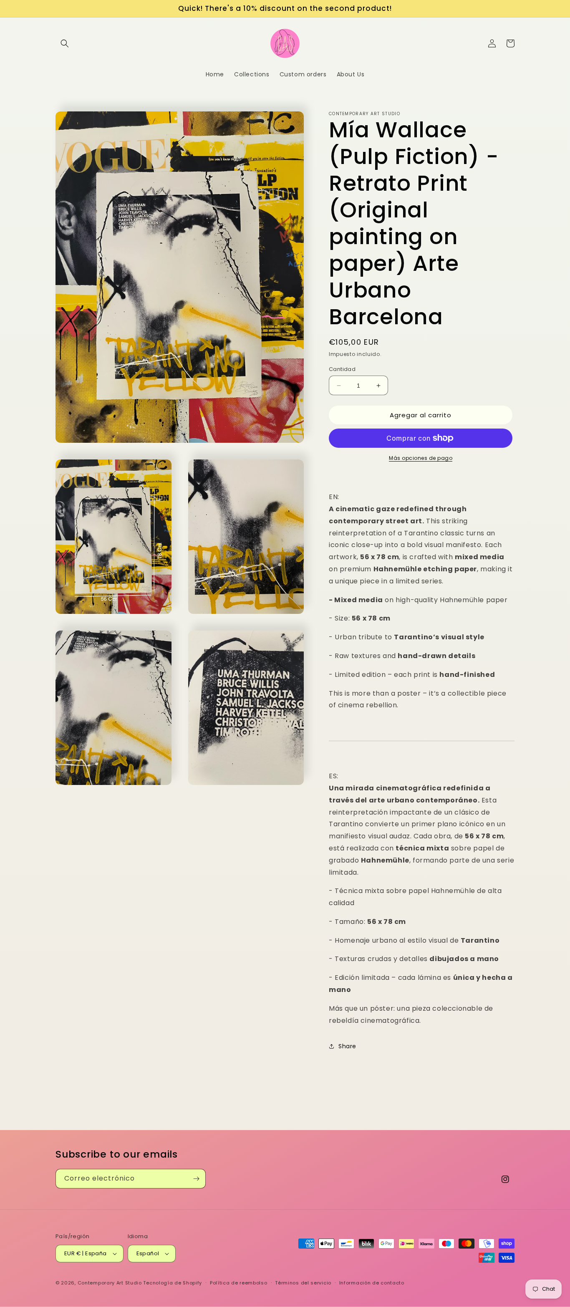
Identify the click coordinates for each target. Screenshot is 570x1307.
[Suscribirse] (196, 1178)
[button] (64, 43)
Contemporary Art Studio (110, 1282)
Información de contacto (371, 1282)
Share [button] (347, 1046)
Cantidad (342, 369)
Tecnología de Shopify (172, 1282)
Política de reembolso (238, 1282)
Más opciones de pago (420, 458)
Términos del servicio (303, 1282)
